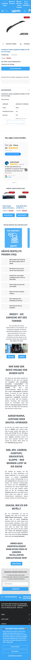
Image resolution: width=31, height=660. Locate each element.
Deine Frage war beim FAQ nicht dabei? (16, 285)
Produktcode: (5, 55)
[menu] (2, 11)
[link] (9, 198)
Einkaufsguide (16, 564)
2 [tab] (16, 219)
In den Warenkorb (9, 215)
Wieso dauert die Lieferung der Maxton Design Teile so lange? (17, 261)
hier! (25, 604)
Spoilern (25, 380)
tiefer (11, 431)
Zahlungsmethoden (16, 405)
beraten (16, 443)
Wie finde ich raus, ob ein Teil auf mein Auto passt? (16, 269)
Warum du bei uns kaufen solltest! (16, 293)
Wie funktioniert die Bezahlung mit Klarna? (15, 300)
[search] (7, 11)
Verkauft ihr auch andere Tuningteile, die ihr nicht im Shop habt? (17, 277)
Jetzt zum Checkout (15, 81)
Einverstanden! (15, 647)
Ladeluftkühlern (18, 384)
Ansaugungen (24, 382)
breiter (16, 431)
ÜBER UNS (11, 356)
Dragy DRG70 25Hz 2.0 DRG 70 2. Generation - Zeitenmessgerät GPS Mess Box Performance (21, 207)
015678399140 (26, 5)
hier (26, 498)
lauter (23, 431)
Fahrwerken (8, 384)
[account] (25, 11)
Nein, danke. (15, 651)
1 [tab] (14, 219)
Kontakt (22, 356)
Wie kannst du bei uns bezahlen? (15, 307)
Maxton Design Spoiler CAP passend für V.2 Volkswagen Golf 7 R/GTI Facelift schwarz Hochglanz (8, 207)
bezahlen (7, 515)
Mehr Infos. (10, 642)
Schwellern (11, 382)
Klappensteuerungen (11, 386)
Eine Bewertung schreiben (13, 154)
